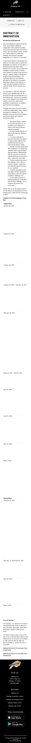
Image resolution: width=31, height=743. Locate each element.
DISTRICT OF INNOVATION (17, 24)
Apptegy (19, 740)
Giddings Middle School (15, 703)
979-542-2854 (14, 683)
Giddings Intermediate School (15, 699)
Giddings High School (14, 706)
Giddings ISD (10, 20)
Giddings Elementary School (14, 696)
